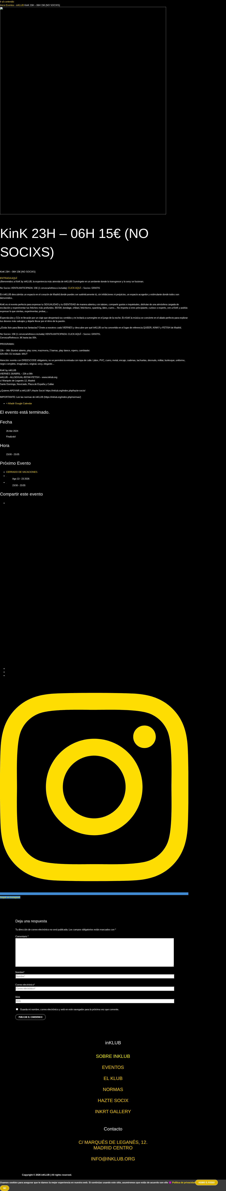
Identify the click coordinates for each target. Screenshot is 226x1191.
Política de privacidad (183, 1182)
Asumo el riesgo (206, 1182)
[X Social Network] (97, 668)
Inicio (3, 5)
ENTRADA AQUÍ (8, 278)
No (4, 1188)
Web (17, 997)
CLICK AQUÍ (74, 288)
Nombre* (19, 972)
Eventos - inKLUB (15, 5)
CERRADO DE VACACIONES (21, 472)
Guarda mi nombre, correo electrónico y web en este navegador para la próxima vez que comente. (69, 1009)
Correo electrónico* (25, 984)
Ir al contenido (7, 1)
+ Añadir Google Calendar (19, 403)
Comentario (22, 936)
